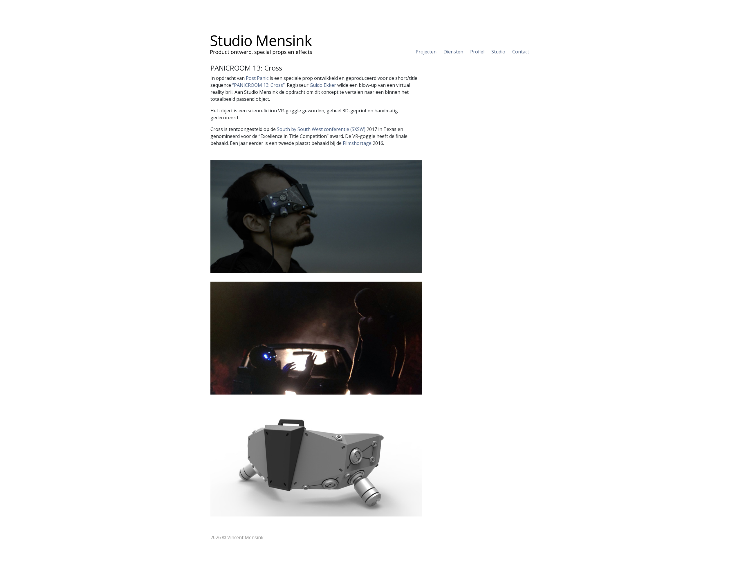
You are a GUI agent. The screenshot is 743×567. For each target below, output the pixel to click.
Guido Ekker (323, 85)
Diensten (453, 51)
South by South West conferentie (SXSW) (321, 129)
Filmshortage (357, 143)
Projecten (426, 51)
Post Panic (257, 78)
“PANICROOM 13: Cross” (258, 85)
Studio (498, 51)
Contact (520, 51)
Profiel (477, 51)
